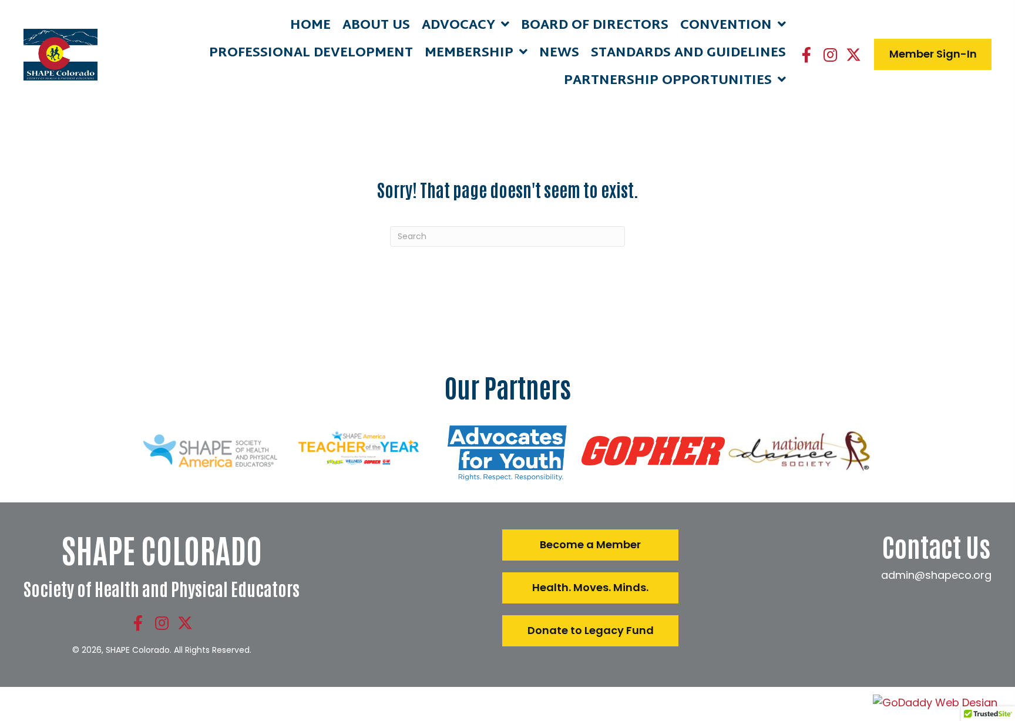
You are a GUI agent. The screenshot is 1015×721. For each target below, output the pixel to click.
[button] (806, 54)
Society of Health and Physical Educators (161, 587)
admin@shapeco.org (936, 575)
